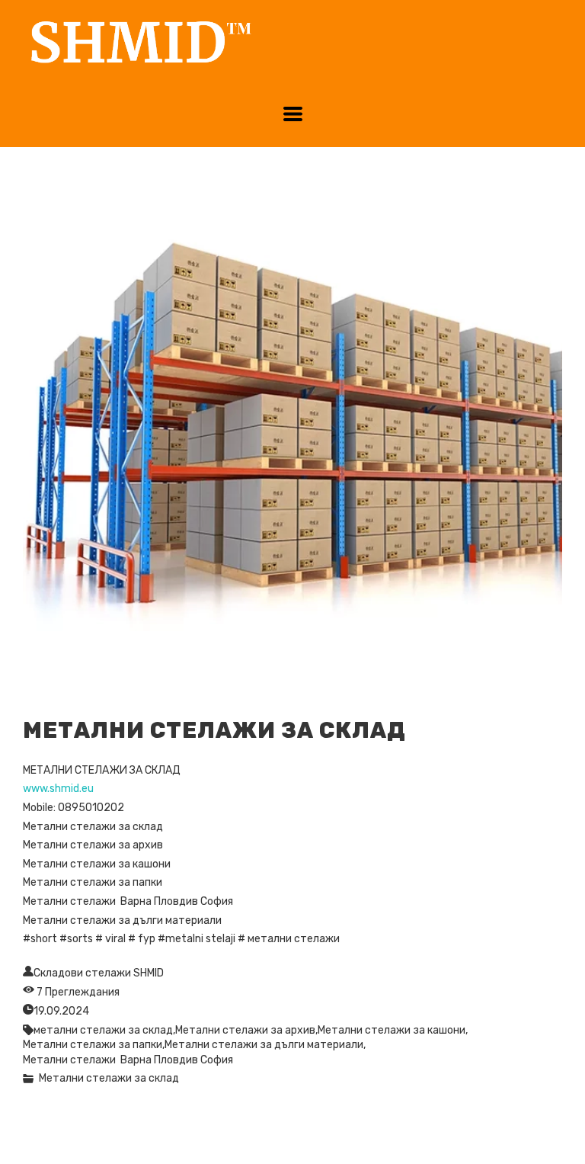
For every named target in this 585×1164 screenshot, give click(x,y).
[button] (292, 113)
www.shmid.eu (58, 788)
